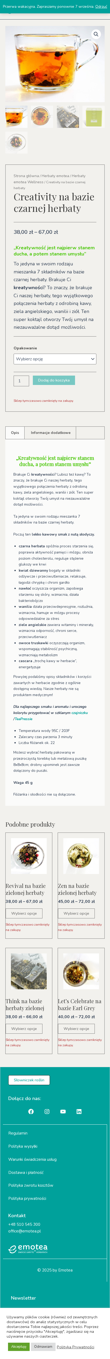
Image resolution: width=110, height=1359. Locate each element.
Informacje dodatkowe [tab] (50, 432)
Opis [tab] (15, 432)
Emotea (65, 1270)
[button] (96, 34)
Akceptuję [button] (18, 1346)
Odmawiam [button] (43, 1346)
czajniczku (80, 712)
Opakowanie (25, 348)
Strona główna (26, 175)
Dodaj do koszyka (54, 380)
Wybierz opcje (24, 913)
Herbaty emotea (55, 175)
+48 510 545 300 (24, 1224)
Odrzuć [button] (101, 6)
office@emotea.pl (24, 1231)
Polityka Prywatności (75, 1347)
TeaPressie (23, 719)
